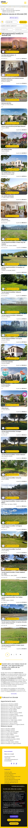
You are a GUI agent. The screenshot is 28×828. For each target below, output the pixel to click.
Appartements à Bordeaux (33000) (9, 704)
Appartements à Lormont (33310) (9, 721)
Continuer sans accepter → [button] (18, 786)
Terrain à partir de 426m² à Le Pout (11, 549)
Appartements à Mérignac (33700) (9, 705)
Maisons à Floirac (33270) (7, 740)
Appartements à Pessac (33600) (9, 711)
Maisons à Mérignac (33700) (8, 730)
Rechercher (23, 22)
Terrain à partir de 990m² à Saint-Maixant (13, 454)
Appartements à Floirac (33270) (9, 718)
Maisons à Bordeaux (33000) (8, 728)
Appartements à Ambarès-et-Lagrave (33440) (12, 724)
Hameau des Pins (6, 103)
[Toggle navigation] (25, 2)
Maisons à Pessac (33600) (7, 734)
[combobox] (14, 26)
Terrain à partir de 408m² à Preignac (11, 526)
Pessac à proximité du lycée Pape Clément (13, 126)
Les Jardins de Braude (7, 196)
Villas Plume (4, 408)
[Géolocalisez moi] (2, 22)
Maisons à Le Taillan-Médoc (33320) (10, 742)
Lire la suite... (14, 693)
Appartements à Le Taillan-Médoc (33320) (11, 720)
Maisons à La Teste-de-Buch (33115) (10, 731)
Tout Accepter (14, 823)
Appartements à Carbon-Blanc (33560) (11, 708)
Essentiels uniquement (14, 820)
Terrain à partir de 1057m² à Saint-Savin (12, 645)
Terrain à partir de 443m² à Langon (11, 431)
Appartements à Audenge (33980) (9, 714)
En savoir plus (14, 816)
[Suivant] (20, 654)
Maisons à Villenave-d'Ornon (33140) (10, 736)
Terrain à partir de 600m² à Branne (11, 292)
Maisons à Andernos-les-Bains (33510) (10, 739)
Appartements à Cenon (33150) (8, 717)
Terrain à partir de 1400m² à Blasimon (12, 315)
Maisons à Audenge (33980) (8, 737)
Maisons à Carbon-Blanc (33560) (9, 733)
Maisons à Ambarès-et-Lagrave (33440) (11, 743)
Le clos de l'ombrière (7, 362)
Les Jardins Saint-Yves (7, 173)
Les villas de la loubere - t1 (8, 55)
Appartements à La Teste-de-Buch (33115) (11, 707)
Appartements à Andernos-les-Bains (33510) (12, 715)
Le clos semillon (5, 385)
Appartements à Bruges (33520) (9, 710)
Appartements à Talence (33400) (9, 723)
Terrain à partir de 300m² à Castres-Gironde (14, 622)
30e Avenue (4, 219)
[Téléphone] (3, 52)
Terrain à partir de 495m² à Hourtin (11, 478)
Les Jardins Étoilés (6, 149)
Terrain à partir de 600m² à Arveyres (11, 338)
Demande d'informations (12, 51)
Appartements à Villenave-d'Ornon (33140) (11, 712)
